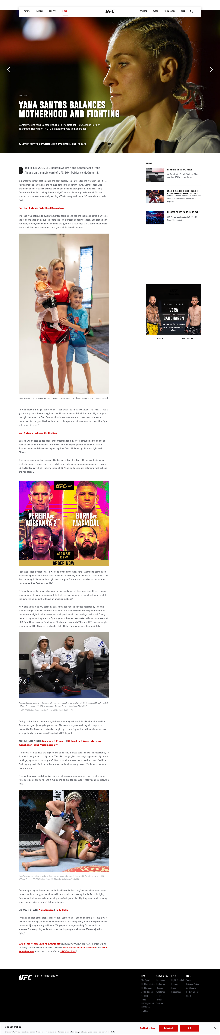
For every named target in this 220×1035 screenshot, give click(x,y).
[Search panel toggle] (191, 11)
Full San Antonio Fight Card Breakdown (42, 208)
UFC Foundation (148, 984)
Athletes (53, 11)
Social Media (162, 976)
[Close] (215, 1028)
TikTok (159, 1000)
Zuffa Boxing (170, 11)
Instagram (160, 984)
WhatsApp (160, 992)
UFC (143, 976)
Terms (189, 980)
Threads (159, 988)
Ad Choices (191, 988)
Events (27, 11)
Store (143, 1000)
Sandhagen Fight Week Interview (38, 745)
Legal (188, 976)
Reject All (168, 1028)
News (64, 11)
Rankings (39, 11)
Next (210, 69)
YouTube (160, 996)
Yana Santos (46, 910)
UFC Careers (146, 988)
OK (189, 1028)
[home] (110, 11)
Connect (143, 11)
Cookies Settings (147, 1028)
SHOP (183, 11)
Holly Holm (62, 910)
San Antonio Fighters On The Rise (38, 433)
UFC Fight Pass (68, 951)
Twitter (159, 1003)
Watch (155, 11)
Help (173, 976)
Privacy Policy (192, 984)
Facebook (160, 980)
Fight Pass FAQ (178, 980)
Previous (9, 69)
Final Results (69, 947)
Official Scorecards (87, 947)
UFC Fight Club (147, 1003)
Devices (174, 984)
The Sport (145, 980)
